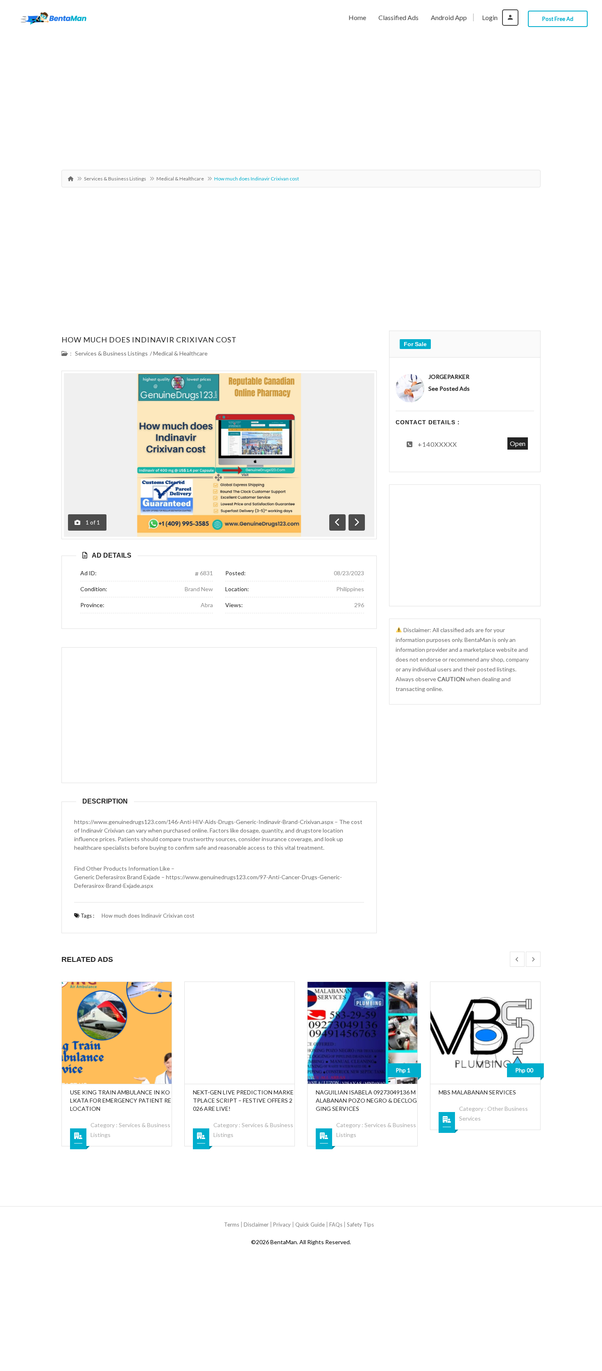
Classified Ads (398, 17)
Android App (449, 17)
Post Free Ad (557, 19)
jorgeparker (448, 376)
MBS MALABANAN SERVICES (477, 1092)
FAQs (335, 1224)
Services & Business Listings (115, 179)
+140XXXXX (437, 444)
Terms (231, 1224)
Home (357, 17)
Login (490, 17)
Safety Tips (360, 1224)
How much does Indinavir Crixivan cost (149, 339)
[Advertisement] (301, 97)
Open (517, 443)
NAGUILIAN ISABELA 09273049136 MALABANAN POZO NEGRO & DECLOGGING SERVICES (366, 1100)
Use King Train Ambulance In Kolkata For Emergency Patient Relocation (120, 1100)
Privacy (282, 1224)
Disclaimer (256, 1224)
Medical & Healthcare (180, 179)
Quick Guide (310, 1224)
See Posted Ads (449, 388)
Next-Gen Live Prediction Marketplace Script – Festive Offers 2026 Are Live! (243, 1100)
